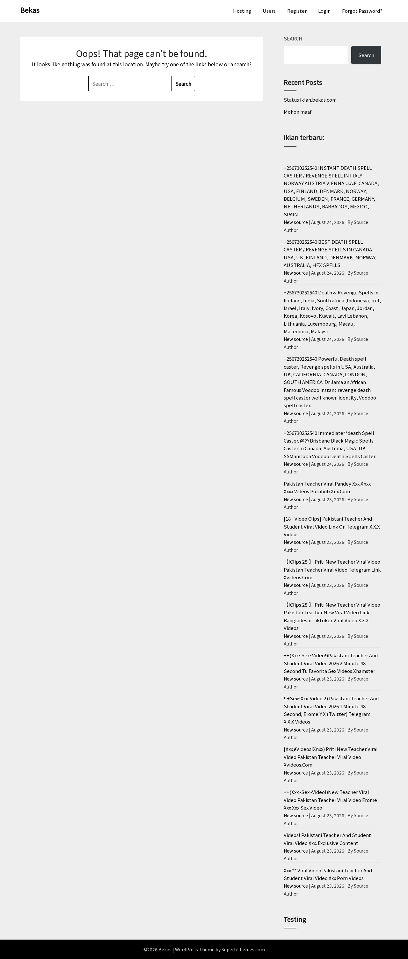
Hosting (242, 10)
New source (296, 222)
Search (293, 38)
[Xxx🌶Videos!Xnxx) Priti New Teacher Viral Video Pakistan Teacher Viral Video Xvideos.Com (331, 757)
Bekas (30, 9)
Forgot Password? (362, 10)
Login (324, 10)
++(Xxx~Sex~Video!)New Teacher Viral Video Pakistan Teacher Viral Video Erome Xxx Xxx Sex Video (330, 800)
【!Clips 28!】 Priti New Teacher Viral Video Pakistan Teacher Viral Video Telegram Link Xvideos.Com (332, 569)
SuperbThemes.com (243, 949)
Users (269, 10)
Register (297, 10)
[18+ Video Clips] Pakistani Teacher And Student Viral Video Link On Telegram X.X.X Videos (332, 526)
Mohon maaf (297, 111)
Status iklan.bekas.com (310, 99)
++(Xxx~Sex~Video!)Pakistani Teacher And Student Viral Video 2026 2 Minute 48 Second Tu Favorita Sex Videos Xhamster (331, 663)
